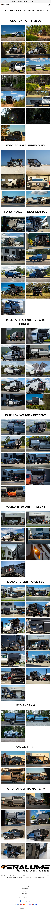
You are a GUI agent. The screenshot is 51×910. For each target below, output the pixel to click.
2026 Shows (25, 882)
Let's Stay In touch (25, 897)
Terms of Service (25, 893)
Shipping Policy (25, 890)
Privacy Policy (25, 886)
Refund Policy (25, 888)
